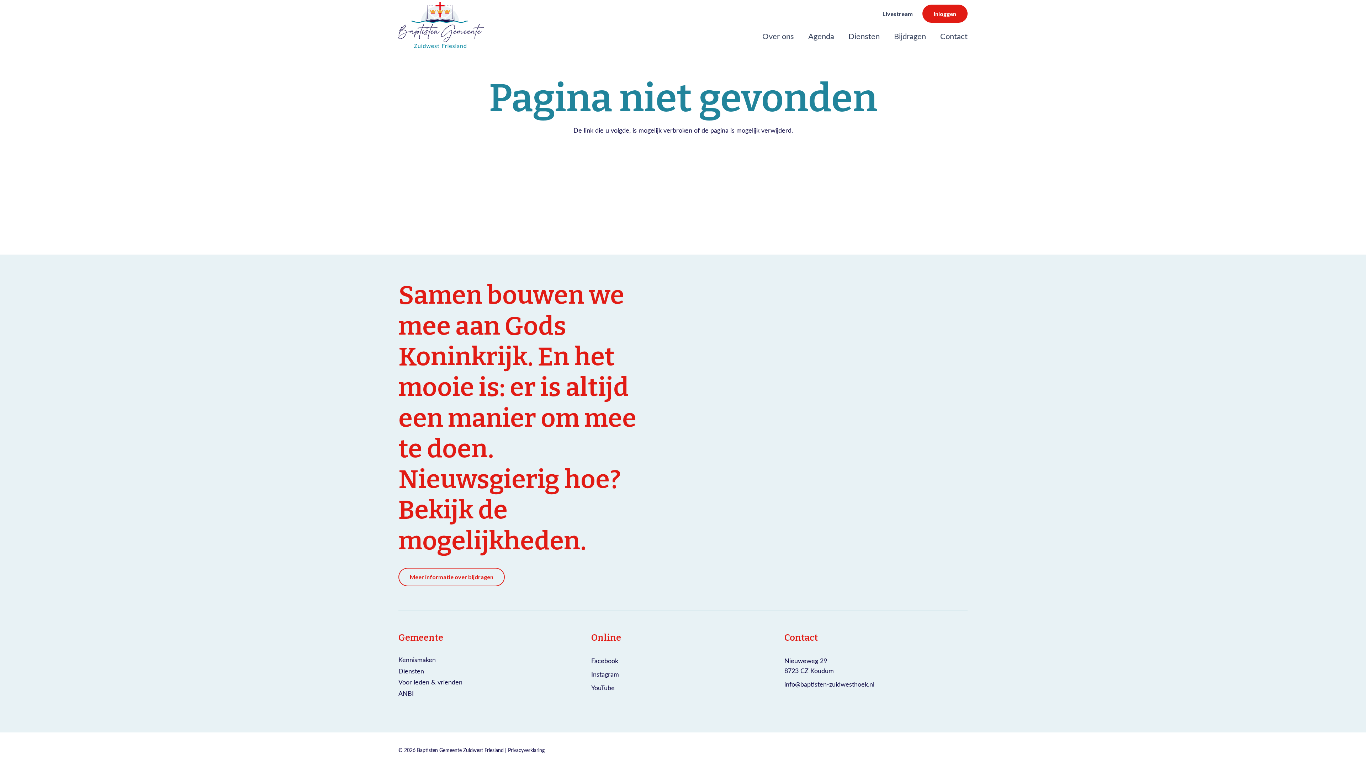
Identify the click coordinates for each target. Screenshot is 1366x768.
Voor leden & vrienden (430, 682)
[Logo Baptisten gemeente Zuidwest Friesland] (441, 25)
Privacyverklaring (526, 750)
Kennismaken (417, 659)
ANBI (406, 693)
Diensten (411, 671)
